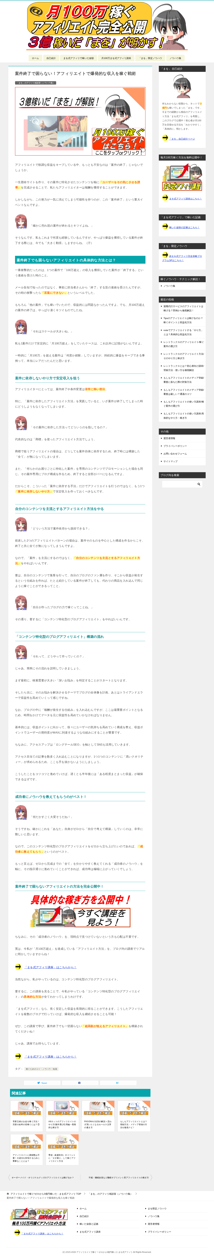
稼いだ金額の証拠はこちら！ (184, 227)
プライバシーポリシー (175, 446)
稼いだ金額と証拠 (89, 1224)
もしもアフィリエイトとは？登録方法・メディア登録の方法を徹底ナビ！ (133, 1124)
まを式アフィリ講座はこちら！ (185, 198)
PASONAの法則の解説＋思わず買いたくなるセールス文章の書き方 (98, 1124)
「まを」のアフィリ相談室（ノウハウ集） (36, 83)
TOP (46, 1193)
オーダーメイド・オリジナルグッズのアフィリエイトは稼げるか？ (43, 1177)
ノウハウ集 (175, 58)
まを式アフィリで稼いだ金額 (78, 58)
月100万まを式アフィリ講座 (116, 58)
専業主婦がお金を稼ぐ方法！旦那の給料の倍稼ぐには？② (26, 1123)
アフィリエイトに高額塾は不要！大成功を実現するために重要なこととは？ (26, 1158)
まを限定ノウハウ (157, 1208)
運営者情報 (169, 438)
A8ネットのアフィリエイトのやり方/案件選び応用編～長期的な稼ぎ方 (62, 1124)
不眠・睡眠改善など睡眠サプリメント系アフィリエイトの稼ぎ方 (119, 1177)
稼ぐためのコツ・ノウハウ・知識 (41, 1069)
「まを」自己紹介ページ (182, 139)
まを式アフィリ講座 (90, 1231)
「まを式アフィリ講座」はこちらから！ (50, 967)
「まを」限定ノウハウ (150, 58)
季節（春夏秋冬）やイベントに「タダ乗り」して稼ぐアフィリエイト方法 (61, 1158)
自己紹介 (51, 58)
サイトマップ (171, 461)
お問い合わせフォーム (175, 453)
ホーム (35, 58)
